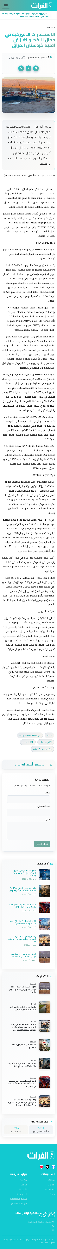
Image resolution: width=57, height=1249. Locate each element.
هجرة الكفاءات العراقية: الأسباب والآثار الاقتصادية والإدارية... (22, 1064)
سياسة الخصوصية (18, 1198)
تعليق (47, 819)
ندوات (52, 1194)
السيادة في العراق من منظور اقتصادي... (24, 1046)
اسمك (47, 792)
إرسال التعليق (42, 844)
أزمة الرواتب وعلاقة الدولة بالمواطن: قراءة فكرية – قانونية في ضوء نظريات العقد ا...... (22, 1103)
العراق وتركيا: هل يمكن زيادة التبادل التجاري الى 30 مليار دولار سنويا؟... (22, 990)
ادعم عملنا (22, 1194)
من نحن (23, 1180)
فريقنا (24, 1184)
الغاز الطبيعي (28, 742)
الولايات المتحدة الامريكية (29, 735)
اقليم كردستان (46, 742)
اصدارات (51, 1184)
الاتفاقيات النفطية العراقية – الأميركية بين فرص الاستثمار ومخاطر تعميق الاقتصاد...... (23, 1027)
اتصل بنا (23, 1189)
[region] (28, 15)
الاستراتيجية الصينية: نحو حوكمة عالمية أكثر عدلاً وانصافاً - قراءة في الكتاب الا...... (22, 1084)
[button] (25, 15)
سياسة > (50, 27)
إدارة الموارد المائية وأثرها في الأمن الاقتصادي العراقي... (23, 1008)
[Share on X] (28, 68)
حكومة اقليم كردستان (42, 749)
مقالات (51, 1180)
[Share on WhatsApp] (21, 68)
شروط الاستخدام (19, 1203)
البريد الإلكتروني (43, 806)
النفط (49, 735)
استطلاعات (50, 1189)
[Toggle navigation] (6, 6)
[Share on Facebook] (36, 68)
